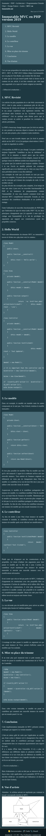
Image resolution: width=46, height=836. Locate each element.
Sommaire (5, 3)
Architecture (20, 3)
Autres (22, 6)
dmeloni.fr (8, 835)
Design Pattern (13, 6)
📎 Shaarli (34, 831)
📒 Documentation (15, 831)
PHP (12, 3)
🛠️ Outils (26, 831)
